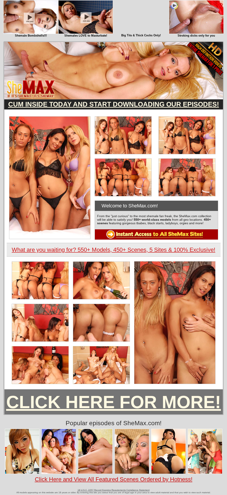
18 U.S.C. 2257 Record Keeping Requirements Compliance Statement (114, 490)
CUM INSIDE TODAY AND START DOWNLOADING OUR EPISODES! (113, 104)
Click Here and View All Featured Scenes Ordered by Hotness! (113, 479)
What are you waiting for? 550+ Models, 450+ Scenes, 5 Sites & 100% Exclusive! (113, 249)
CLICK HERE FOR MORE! (113, 402)
